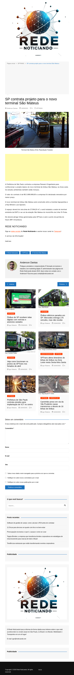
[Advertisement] (37, 79)
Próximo (62, 284)
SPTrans (25, 253)
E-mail (7, 456)
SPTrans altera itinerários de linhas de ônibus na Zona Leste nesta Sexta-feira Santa (53, 360)
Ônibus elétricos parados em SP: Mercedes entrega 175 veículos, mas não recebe (52, 317)
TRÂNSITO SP (54, 398)
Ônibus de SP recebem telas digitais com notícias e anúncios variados (19, 319)
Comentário (9, 428)
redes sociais (15, 231)
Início (40, 669)
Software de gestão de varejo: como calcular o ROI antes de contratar (30, 523)
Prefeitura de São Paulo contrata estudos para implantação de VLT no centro (20, 402)
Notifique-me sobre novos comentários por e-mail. (23, 478)
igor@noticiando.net (19, 639)
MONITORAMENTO (47, 354)
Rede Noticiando (13, 253)
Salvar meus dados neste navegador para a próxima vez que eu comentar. (31, 473)
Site (6, 464)
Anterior (11, 284)
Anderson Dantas (12, 108)
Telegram (57, 231)
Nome (7, 447)
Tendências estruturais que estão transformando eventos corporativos (30, 543)
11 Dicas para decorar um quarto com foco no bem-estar (26, 527)
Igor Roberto (13, 325)
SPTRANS (39, 108)
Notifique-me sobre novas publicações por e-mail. (23, 482)
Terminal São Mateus (39, 253)
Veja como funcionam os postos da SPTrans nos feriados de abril (17, 363)
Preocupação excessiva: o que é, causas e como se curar (26, 532)
